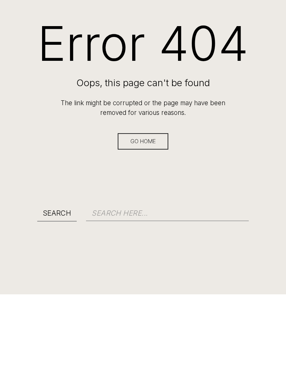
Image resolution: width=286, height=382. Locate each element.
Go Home (143, 141)
